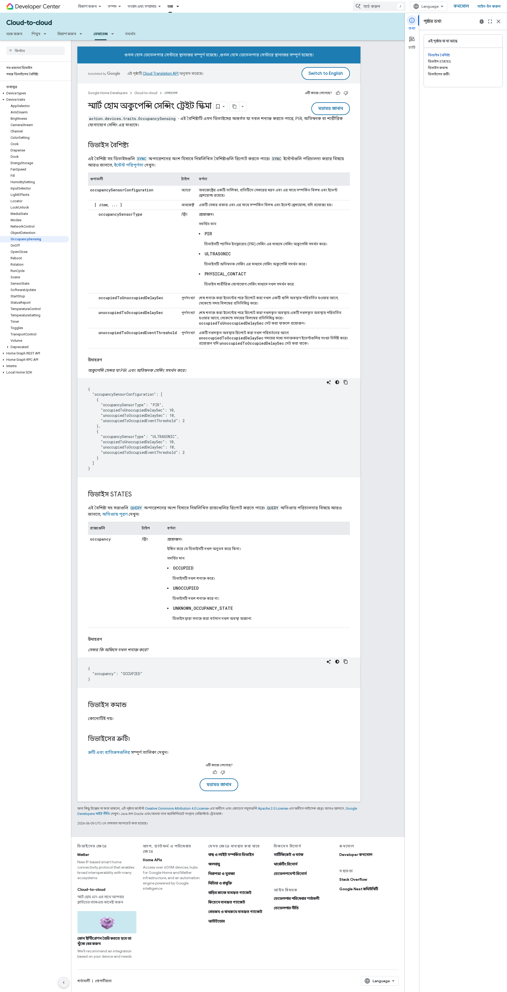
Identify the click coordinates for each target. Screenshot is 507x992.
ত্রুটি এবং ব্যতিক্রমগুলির (109, 752)
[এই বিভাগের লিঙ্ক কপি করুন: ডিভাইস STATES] (137, 495)
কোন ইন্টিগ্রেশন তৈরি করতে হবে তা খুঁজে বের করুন (104, 941)
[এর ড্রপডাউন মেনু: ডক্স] (179, 6)
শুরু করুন (14, 33)
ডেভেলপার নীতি (286, 908)
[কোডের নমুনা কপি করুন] (345, 382)
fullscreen (490, 21)
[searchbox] (35, 51)
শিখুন (36, 33)
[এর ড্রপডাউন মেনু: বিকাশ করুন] (82, 33)
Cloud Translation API (161, 73)
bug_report (481, 21)
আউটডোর (216, 921)
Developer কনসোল (355, 854)
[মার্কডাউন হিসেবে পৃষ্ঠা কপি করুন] (234, 106)
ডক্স (170, 6)
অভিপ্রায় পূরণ (115, 514)
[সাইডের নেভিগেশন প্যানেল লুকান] (63, 982)
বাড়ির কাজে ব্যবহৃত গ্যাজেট (229, 892)
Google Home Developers (108, 93)
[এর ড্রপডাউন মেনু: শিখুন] (46, 33)
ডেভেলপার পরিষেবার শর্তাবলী (296, 898)
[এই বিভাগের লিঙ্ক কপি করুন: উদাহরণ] (107, 360)
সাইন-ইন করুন (489, 6)
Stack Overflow (353, 879)
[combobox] (379, 6)
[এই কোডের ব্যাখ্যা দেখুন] (329, 382)
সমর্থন (130, 33)
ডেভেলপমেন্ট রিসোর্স (290, 873)
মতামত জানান (330, 108)
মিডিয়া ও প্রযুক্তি (220, 883)
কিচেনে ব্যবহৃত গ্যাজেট (226, 902)
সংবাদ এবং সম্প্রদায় (142, 6)
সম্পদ (112, 6)
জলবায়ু (214, 864)
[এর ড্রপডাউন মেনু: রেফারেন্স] (114, 33)
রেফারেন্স (100, 33)
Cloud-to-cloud (29, 23)
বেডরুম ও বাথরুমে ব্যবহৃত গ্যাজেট (235, 911)
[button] (34, 93)
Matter (83, 854)
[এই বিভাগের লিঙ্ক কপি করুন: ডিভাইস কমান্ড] (132, 705)
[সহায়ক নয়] (346, 93)
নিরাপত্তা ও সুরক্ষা (221, 873)
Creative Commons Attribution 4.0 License (177, 808)
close (498, 21)
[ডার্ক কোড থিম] (337, 382)
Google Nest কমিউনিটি (358, 889)
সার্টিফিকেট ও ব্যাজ (288, 854)
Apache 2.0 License (273, 808)
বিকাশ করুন (87, 6)
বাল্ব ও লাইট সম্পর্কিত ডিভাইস (231, 854)
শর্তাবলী (83, 981)
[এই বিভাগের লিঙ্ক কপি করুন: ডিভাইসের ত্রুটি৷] (135, 739)
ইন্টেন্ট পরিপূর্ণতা (128, 165)
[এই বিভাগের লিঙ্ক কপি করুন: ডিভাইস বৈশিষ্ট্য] (134, 145)
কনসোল (461, 6)
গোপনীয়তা (103, 981)
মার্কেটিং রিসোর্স (286, 864)
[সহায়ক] (338, 93)
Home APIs (152, 859)
